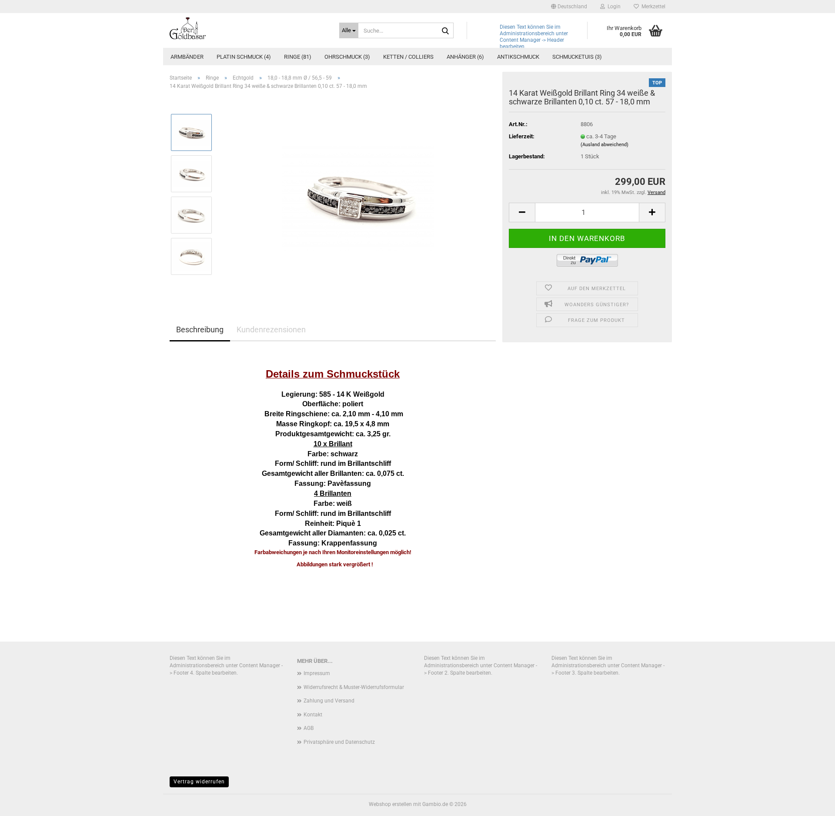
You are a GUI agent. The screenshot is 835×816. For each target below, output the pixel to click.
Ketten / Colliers (408, 57)
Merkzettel (652, 6)
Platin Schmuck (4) (244, 57)
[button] (569, 6)
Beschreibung (200, 329)
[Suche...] (445, 31)
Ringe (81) (297, 57)
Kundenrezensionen (271, 329)
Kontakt (313, 715)
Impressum (317, 673)
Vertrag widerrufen (199, 782)
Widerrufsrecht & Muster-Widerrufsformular (354, 687)
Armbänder (187, 57)
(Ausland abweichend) (604, 144)
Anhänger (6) (465, 57)
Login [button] (613, 6)
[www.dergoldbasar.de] (248, 28)
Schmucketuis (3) (577, 57)
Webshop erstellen (390, 804)
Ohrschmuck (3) (347, 57)
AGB (309, 728)
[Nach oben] (811, 803)
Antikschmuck (518, 57)
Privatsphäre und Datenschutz (339, 742)
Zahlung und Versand (329, 701)
